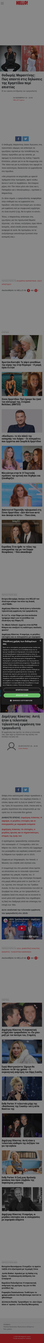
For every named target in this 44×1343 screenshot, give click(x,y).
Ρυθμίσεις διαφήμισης (22, 680)
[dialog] (22, 671)
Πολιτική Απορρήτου (25, 685)
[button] (22, 700)
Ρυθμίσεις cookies (12, 685)
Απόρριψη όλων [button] (22, 690)
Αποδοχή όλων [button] (22, 695)
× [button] (40, 641)
